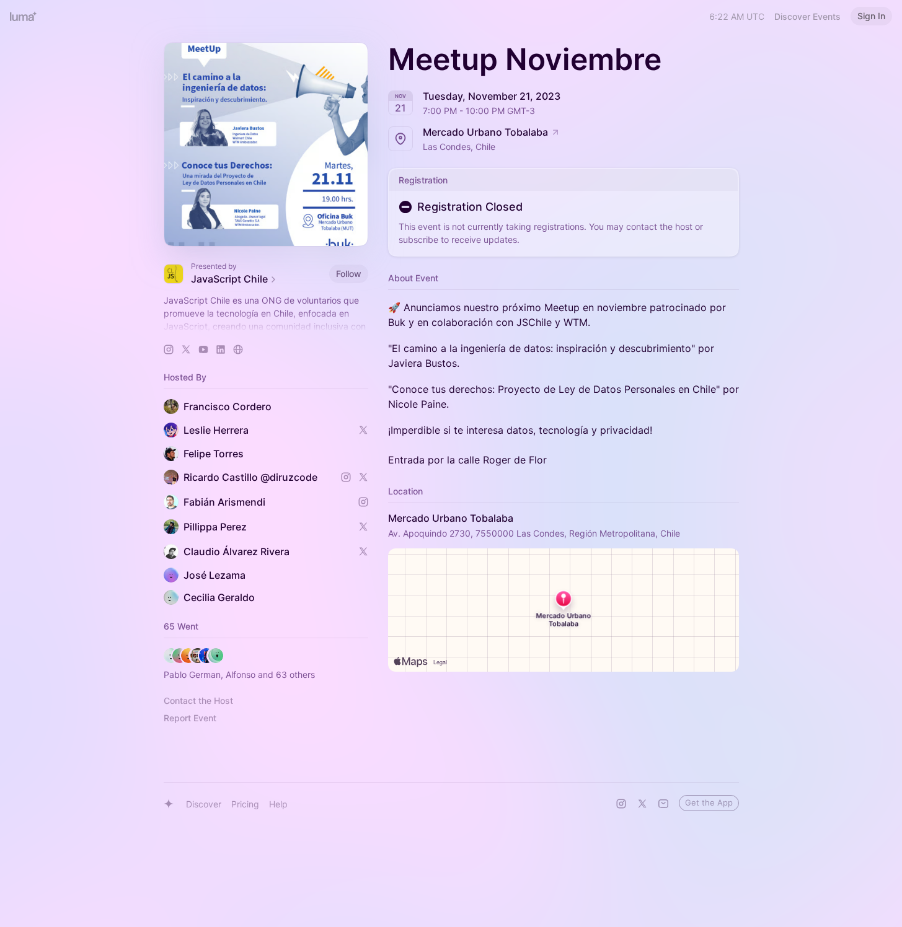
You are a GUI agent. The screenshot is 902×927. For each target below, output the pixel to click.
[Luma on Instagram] (621, 803)
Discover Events (807, 16)
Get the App (709, 802)
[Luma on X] (642, 803)
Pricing (245, 804)
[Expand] (266, 327)
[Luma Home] (23, 16)
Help (278, 804)
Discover (203, 804)
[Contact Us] (663, 803)
